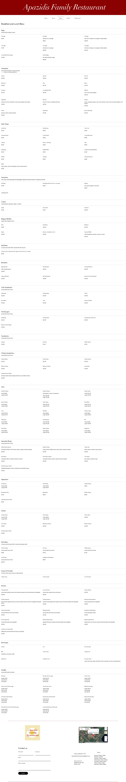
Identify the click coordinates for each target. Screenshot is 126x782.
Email (19, 757)
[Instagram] (79, 776)
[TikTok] (84, 776)
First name (20, 751)
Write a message (21, 763)
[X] (82, 776)
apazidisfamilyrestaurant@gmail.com (81, 756)
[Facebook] (77, 776)
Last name (37, 751)
